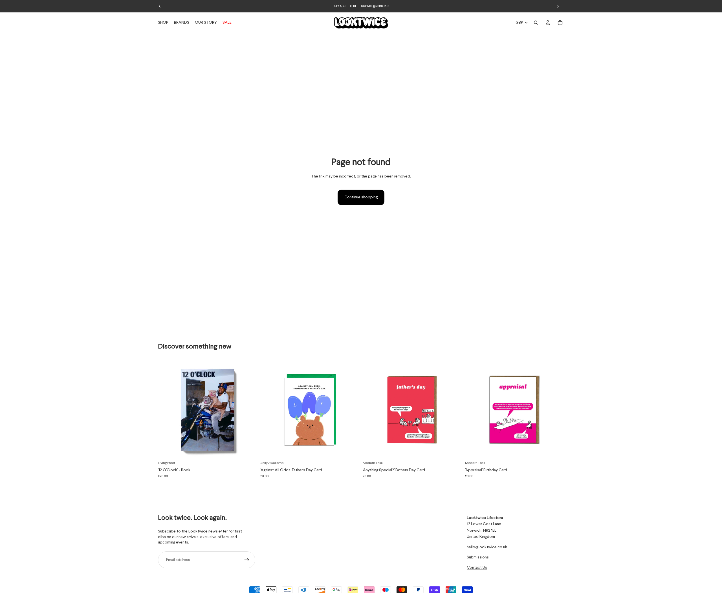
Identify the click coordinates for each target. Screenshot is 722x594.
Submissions (478, 557)
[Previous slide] (160, 6)
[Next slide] (558, 6)
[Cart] (560, 22)
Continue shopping (361, 197)
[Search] (536, 22)
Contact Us (477, 567)
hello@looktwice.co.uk (487, 547)
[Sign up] (247, 560)
